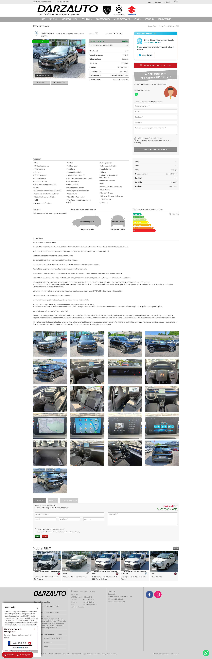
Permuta (42, 83)
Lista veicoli (53, 19)
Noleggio (137, 19)
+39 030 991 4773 (63, 2)
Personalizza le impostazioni (21, 651)
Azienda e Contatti (164, 19)
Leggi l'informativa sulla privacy (94, 654)
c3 (178, 26)
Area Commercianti (162, 2)
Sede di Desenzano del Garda (84, 592)
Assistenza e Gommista (122, 19)
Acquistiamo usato (103, 19)
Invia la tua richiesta (156, 149)
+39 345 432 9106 (88, 602)
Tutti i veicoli (159, 26)
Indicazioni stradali (78, 607)
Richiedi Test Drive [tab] (69, 500)
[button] (145, 55)
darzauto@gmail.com (43, 2)
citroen (173, 26)
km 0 (167, 26)
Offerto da (16, 647)
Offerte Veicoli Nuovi (69, 19)
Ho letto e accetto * (150, 138)
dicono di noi (149, 19)
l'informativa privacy (155, 138)
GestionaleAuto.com (171, 654)
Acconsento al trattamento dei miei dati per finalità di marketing (59, 532)
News (149, 2)
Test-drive (60, 83)
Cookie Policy (112, 654)
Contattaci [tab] (39, 500)
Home (43, 19)
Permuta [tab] (52, 500)
